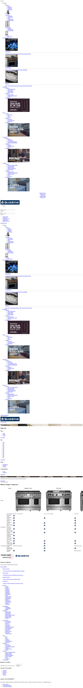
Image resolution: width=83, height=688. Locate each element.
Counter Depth (10, 30)
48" (3, 450)
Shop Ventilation (3, 566)
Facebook (5, 670)
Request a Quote (11, 166)
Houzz (4, 673)
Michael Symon (8, 631)
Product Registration (12, 168)
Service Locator (11, 174)
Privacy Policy (6, 684)
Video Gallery (10, 90)
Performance (7, 607)
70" (3, 457)
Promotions (10, 121)
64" (3, 455)
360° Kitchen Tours (11, 89)
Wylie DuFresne (8, 628)
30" (3, 443)
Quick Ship (43, 195)
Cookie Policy (5, 659)
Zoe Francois (7, 622)
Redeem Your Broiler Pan (13, 172)
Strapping (5, 472)
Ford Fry (7, 623)
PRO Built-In (10, 29)
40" (3, 446)
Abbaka (4, 466)
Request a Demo (11, 167)
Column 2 (7, 93)
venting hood (20, 679)
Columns (9, 28)
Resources (5, 137)
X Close (2, 1)
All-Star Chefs (10, 94)
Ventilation (7, 592)
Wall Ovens (10, 9)
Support (4, 163)
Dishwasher (10, 36)
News (4, 112)
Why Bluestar (5, 606)
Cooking (7, 586)
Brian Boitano (8, 621)
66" (3, 456)
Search (1, 209)
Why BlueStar (5, 37)
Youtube (4, 674)
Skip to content (3, 422)
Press (6, 636)
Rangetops (10, 7)
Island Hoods (10, 17)
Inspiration (5, 86)
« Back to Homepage (4, 415)
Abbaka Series (10, 19)
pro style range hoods (35, 679)
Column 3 (7, 97)
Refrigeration (7, 598)
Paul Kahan (7, 625)
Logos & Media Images (12, 141)
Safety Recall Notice (7, 685)
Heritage (7, 609)
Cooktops (9, 8)
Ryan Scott (7, 630)
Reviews (9, 96)
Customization (8, 608)
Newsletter (10, 119)
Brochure (9, 139)
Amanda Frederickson (9, 627)
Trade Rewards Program (12, 142)
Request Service (11, 171)
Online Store (42, 197)
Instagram (5, 672)
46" (3, 448)
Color (4, 471)
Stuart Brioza (7, 629)
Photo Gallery (10, 91)
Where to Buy (42, 194)
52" (3, 451)
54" (3, 452)
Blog (9, 115)
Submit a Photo (8, 617)
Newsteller (2, 665)
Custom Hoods (11, 20)
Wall (4, 433)
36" (3, 445)
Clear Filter (2, 437)
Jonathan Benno (8, 633)
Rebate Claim (10, 169)
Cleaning (7, 603)
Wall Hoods (10, 16)
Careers (9, 147)
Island (4, 434)
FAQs (9, 175)
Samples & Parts (11, 146)
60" (3, 454)
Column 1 (7, 88)
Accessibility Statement (7, 686)
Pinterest (4, 671)
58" (3, 453)
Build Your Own (43, 193)
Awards (9, 117)
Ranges (9, 6)
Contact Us (10, 176)
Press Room (10, 114)
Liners (9, 18)
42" (3, 447)
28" (3, 442)
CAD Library (10, 140)
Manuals (9, 144)
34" (3, 444)
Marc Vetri (7, 632)
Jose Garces (7, 624)
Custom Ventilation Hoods (54, 679)
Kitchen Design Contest (12, 95)
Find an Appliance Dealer (13, 165)
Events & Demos (11, 120)
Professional (5, 464)
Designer (4, 465)
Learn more (2, 480)
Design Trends (10, 92)
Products (4, 585)
